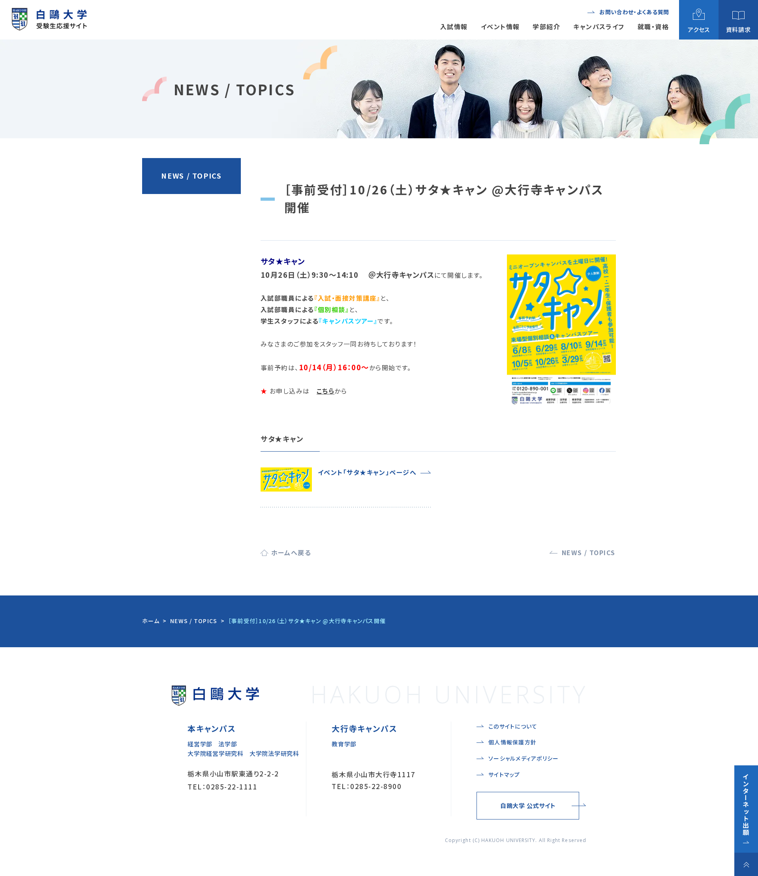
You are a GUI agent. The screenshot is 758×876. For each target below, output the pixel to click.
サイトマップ (504, 774)
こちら (325, 391)
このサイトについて (512, 726)
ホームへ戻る (291, 552)
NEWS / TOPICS (191, 175)
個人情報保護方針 (512, 742)
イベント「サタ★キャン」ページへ (367, 472)
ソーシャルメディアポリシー (523, 758)
